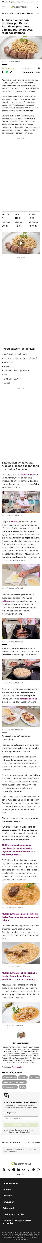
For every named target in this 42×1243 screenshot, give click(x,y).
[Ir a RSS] (23, 1174)
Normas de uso (34, 1142)
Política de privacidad (13, 1214)
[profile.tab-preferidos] (3, 72)
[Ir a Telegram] (18, 1174)
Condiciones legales (22, 1130)
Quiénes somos (10, 1183)
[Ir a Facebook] (3, 1169)
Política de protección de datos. (18, 1132)
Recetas (5, 13)
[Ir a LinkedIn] (18, 1169)
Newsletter (8, 1202)
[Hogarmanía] (20, 7)
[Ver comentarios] (39, 68)
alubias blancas (9, 1077)
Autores (7, 1189)
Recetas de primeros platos (14, 1082)
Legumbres (34, 1077)
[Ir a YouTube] (23, 1169)
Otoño (22, 1087)
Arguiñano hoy (14, 2)
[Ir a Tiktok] (28, 1169)
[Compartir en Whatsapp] (7, 72)
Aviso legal (8, 1208)
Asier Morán (17, 1067)
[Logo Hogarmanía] (21, 1164)
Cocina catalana (9, 1087)
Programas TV (27, 13)
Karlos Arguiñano (9, 68)
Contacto (7, 1195)
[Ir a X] (8, 1169)
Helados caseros (28, 2)
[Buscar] (37, 7)
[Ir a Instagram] (13, 1169)
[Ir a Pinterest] (33, 1169)
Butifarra (22, 1077)
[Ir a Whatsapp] (38, 1169)
